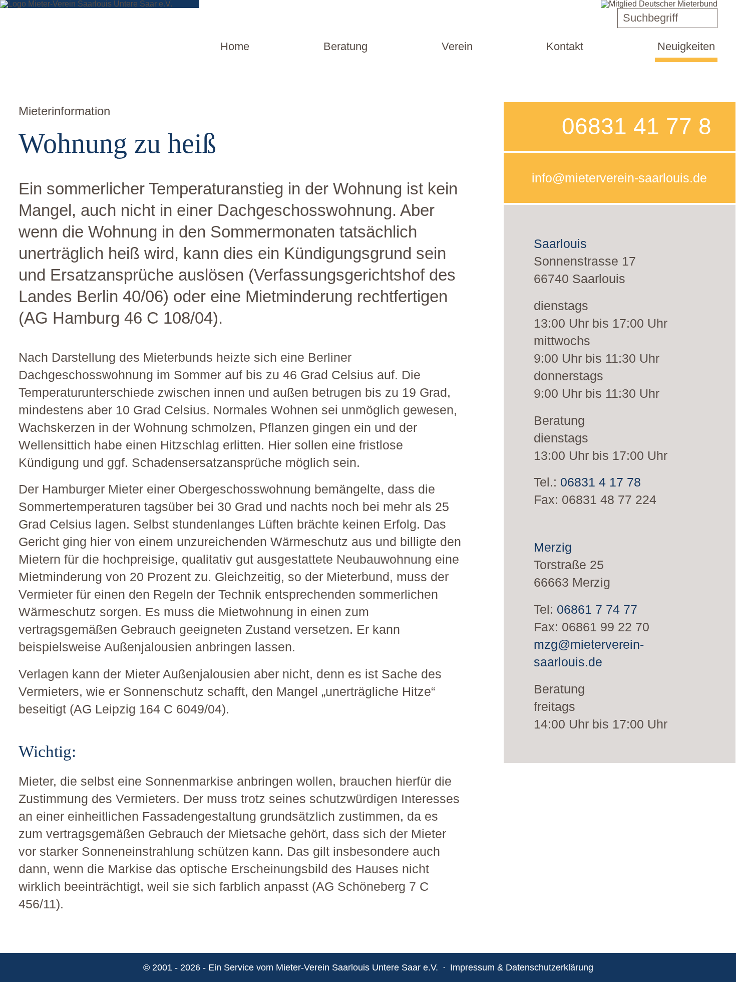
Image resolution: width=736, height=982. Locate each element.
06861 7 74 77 (597, 609)
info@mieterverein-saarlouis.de (619, 178)
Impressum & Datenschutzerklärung (521, 967)
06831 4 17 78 (600, 482)
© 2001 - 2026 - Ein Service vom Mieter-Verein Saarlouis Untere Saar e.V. (290, 967)
